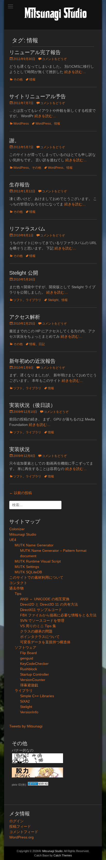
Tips (18, 594)
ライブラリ (33, 300)
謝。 (14, 140)
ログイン (16, 821)
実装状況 (19, 449)
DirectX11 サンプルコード (41, 610)
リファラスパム (27, 229)
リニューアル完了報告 (35, 52)
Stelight (53, 300)
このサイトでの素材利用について (36, 577)
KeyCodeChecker (34, 664)
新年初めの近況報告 (32, 361)
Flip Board (28, 653)
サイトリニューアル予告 (37, 96)
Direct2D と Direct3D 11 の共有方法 (49, 604)
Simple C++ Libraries (37, 696)
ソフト (18, 300)
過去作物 (16, 588)
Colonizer (17, 529)
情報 (32, 79)
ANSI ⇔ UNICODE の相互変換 (44, 599)
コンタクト (18, 583)
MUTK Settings (27, 567)
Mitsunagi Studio (22, 534)
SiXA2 (25, 701)
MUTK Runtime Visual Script (38, 561)
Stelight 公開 (23, 273)
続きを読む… (75, 72)
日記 (42, 344)
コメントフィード (23, 832)
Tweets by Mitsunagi (25, 726)
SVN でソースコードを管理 (42, 620)
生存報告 (19, 184)
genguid (26, 658)
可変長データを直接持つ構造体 (45, 642)
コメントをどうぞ (54, 59)
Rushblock (28, 669)
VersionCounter (32, 680)
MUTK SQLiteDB (28, 572)
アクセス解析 (24, 317)
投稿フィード (20, 826)
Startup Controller (34, 674)
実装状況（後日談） (32, 405)
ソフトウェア (25, 647)
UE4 (12, 540)
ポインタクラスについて (40, 637)
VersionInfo (29, 712)
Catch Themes (63, 855)
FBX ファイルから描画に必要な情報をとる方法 (58, 615)
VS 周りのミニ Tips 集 (38, 626)
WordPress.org (21, 837)
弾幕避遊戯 (29, 685)
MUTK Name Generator (34, 545)
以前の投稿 (20, 493)
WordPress (21, 123)
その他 (18, 79)
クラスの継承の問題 (36, 631)
